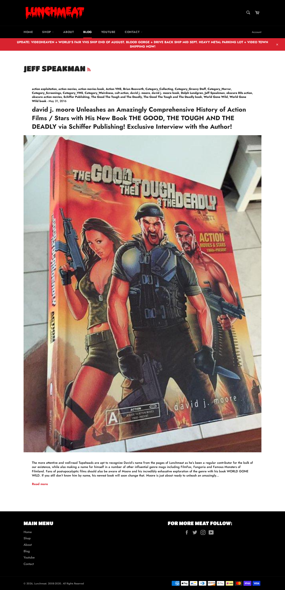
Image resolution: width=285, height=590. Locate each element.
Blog (87, 32)
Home (28, 32)
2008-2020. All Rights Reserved (66, 583)
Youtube (108, 32)
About (68, 32)
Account (256, 32)
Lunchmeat (40, 583)
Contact (133, 32)
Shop (47, 32)
